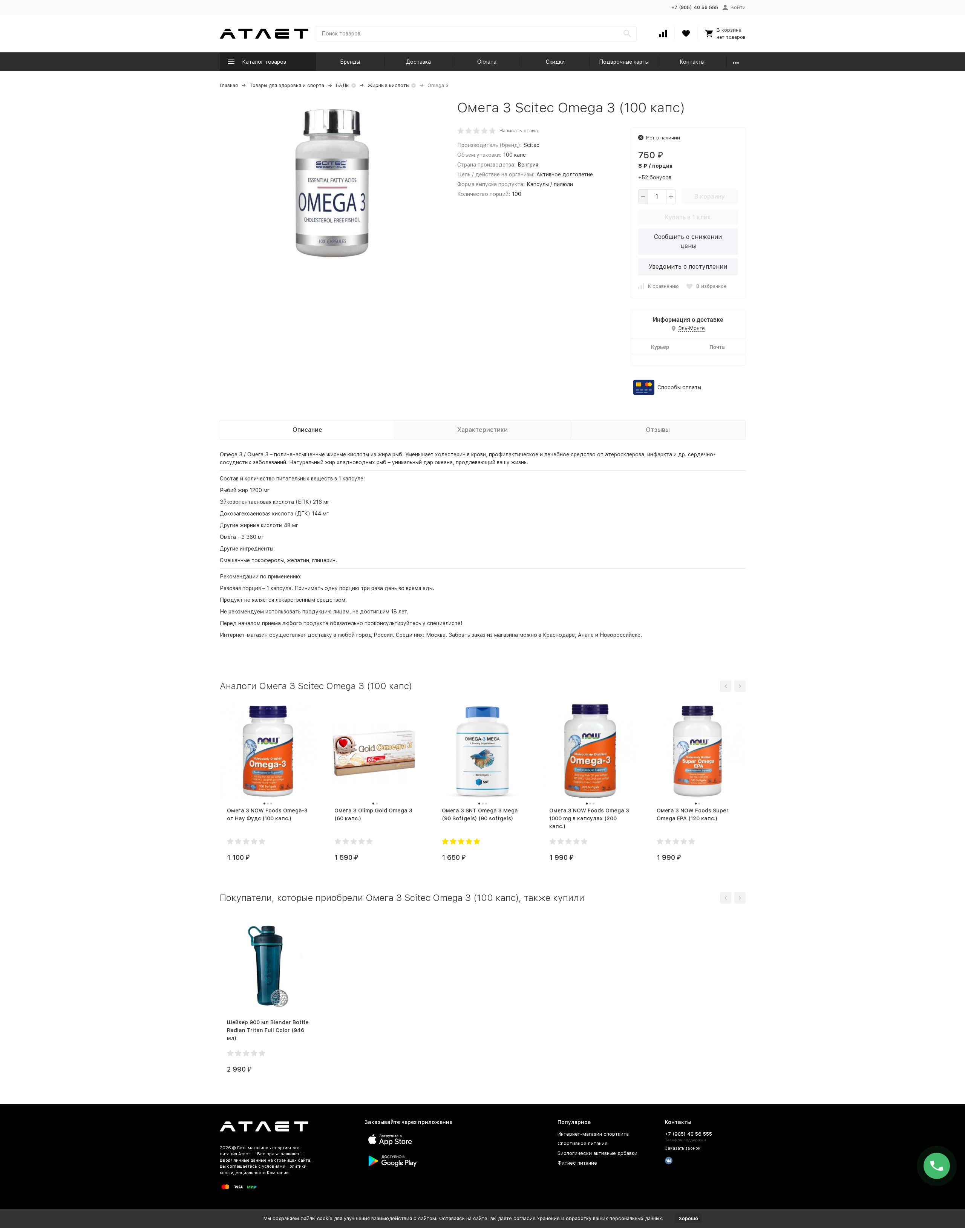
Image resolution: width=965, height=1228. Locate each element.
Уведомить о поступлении (688, 266)
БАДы (342, 85)
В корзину (709, 196)
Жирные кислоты (388, 85)
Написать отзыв (518, 130)
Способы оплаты (679, 387)
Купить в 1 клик (688, 217)
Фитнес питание (577, 1163)
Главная (229, 85)
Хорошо (688, 1218)
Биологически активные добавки (597, 1153)
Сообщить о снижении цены (688, 241)
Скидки (555, 62)
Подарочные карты (624, 62)
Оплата (486, 62)
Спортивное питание (583, 1143)
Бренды (350, 62)
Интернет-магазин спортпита (593, 1134)
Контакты (692, 62)
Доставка (418, 62)
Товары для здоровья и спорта (287, 85)
